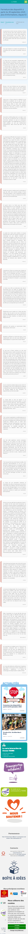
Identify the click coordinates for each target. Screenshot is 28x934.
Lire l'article (22, 710)
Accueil (2, 22)
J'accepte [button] (16, 925)
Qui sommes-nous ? (9, 22)
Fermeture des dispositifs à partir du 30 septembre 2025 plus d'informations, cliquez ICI (13, 12)
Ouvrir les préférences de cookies (5, 933)
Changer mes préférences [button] (16, 930)
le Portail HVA (21, 855)
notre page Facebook (21, 854)
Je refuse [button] (16, 928)
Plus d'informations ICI (16, 838)
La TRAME (3, 928)
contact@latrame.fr (17, 853)
